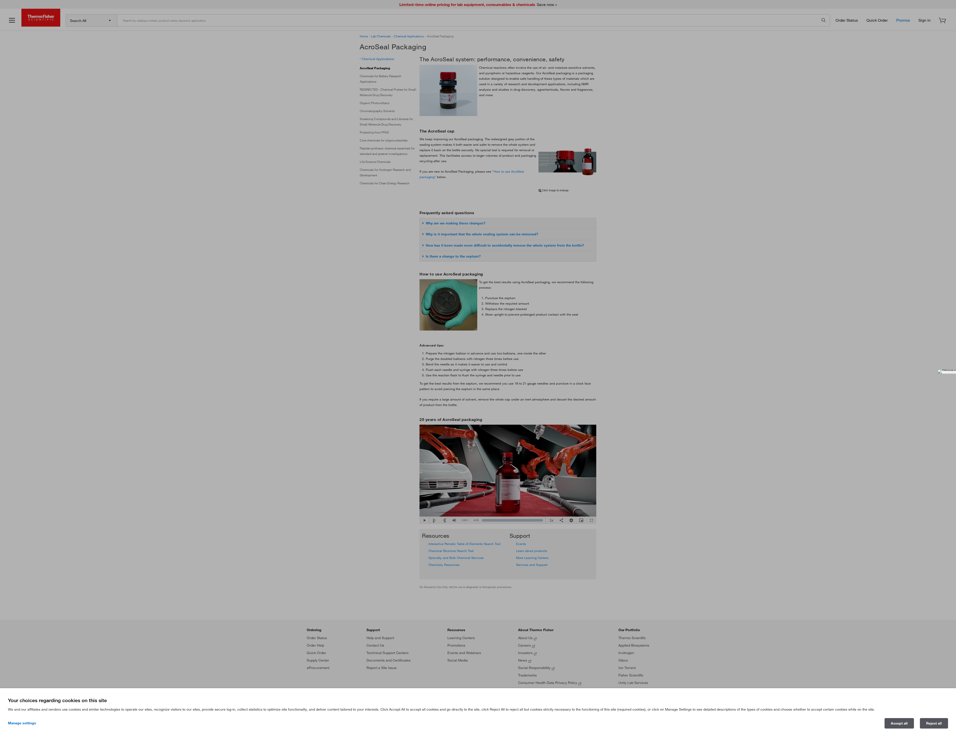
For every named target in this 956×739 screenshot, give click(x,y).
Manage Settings (22, 723)
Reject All (934, 723)
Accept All (899, 723)
